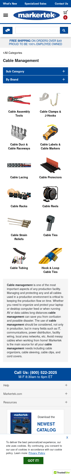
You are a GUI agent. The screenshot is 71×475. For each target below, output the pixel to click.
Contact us (61, 3)
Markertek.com (12, 394)
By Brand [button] (12, 79)
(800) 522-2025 (43, 372)
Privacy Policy (37, 453)
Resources (10, 402)
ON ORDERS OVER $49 (35, 42)
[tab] (35, 71)
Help (6, 385)
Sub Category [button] (15, 71)
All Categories (13, 53)
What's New (10, 3)
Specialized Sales (35, 3)
